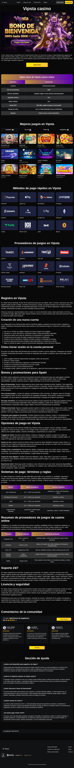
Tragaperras (63, 129)
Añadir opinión (64, 619)
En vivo (27, 129)
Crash (45, 129)
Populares (8, 129)
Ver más (37, 647)
